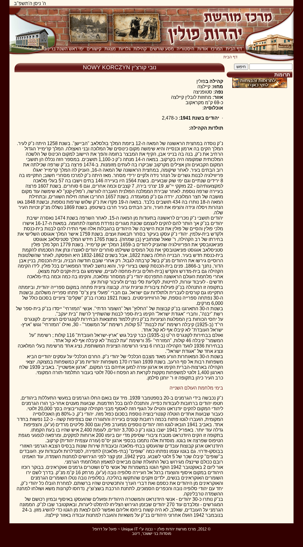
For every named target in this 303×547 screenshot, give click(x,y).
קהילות (140, 48)
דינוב (136, 533)
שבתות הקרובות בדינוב (121, 56)
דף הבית (234, 48)
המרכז (217, 48)
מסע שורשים (162, 48)
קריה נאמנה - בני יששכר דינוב (174, 56)
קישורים (94, 48)
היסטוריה (185, 48)
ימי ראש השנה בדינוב (64, 48)
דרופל (97, 529)
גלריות (124, 48)
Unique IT (129, 529)
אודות (202, 48)
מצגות (110, 48)
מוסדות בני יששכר (156, 533)
